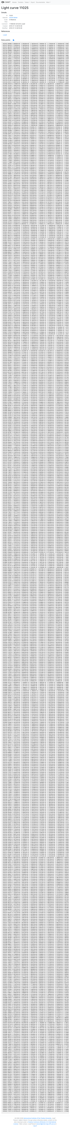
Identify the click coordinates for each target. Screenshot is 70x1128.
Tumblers (20, 2)
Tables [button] (27, 2)
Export (33, 2)
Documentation (40, 2)
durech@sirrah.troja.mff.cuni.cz (46, 1124)
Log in (35, 1126)
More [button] (47, 2)
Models (14, 2)
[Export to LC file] (14, 40)
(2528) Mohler (13, 17)
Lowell (5, 35)
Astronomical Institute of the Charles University (37, 1118)
